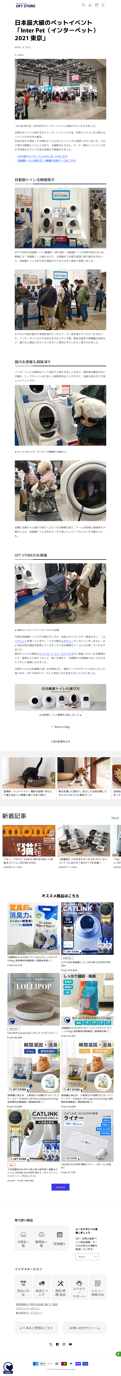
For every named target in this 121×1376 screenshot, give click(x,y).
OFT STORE (56, 1369)
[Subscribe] (95, 1256)
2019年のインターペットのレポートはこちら (42, 156)
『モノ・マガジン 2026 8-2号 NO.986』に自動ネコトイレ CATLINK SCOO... (28, 860)
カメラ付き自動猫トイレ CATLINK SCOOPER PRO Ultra (86, 964)
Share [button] (21, 54)
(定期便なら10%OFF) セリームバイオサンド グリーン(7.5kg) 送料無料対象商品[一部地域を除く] (86, 1029)
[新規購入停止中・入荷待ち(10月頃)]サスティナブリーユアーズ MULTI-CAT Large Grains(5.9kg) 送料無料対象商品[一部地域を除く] (87, 1098)
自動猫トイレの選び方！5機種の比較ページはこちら (47, 160)
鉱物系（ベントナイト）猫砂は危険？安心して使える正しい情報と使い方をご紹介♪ (28, 793)
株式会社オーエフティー (29, 1312)
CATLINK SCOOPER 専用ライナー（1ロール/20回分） (86, 1166)
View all (115, 817)
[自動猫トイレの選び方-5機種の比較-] (60, 710)
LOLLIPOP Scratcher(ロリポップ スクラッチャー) (32, 1032)
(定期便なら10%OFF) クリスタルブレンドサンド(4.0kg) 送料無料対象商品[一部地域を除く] (32, 959)
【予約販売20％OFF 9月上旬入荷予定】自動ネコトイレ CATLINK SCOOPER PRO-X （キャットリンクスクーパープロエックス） (32, 1172)
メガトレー (67, 641)
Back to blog (62, 727)
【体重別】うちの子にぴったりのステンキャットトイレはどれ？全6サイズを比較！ (83, 860)
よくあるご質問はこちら (36, 1328)
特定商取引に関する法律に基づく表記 (37, 1304)
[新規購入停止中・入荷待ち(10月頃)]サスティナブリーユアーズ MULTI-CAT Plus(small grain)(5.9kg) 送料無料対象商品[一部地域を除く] (33, 1098)
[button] (83, 5)
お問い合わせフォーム (85, 1328)
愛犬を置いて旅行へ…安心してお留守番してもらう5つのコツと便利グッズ (83, 793)
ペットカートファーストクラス (56, 653)
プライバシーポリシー (28, 1308)
